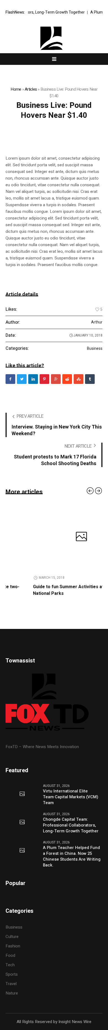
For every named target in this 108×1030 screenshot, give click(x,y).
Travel (11, 984)
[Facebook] (10, 379)
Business (94, 348)
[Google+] (56, 379)
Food (10, 955)
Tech (10, 965)
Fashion (13, 946)
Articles (31, 89)
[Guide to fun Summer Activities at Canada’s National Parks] (56, 537)
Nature (12, 993)
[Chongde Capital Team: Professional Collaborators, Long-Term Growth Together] (22, 822)
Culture (12, 937)
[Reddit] (67, 379)
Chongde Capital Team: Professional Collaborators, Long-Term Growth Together (71, 825)
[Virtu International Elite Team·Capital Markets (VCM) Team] (22, 794)
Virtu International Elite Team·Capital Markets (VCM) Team (70, 797)
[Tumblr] (90, 379)
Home (16, 89)
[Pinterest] (44, 379)
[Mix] (78, 379)
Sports (12, 974)
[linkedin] (33, 379)
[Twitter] (22, 379)
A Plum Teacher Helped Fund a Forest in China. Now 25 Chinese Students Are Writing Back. (72, 856)
